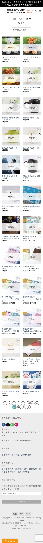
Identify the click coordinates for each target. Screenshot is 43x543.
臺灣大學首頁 (23, 472)
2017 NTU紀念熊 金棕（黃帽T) (10, 88)
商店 (20, 19)
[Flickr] (16, 425)
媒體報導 (33, 469)
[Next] (29, 407)
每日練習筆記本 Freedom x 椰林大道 (31, 268)
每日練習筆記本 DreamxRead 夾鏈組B (11, 330)
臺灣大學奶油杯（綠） (10, 148)
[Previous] (5, 403)
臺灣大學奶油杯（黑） (31, 118)
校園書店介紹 (21, 469)
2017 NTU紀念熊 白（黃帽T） (10, 58)
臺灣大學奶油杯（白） (31, 148)
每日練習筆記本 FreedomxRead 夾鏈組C (32, 299)
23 (19, 407)
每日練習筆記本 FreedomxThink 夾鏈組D (10, 299)
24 (24, 407)
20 (32, 403)
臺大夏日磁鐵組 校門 (31, 391)
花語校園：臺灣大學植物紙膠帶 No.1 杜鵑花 (10, 237)
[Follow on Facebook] (4, 425)
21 (37, 403)
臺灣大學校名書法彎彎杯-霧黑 (31, 177)
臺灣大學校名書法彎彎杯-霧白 (10, 207)
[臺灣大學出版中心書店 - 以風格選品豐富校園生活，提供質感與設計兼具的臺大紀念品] (20, 11)
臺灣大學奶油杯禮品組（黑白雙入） (10, 119)
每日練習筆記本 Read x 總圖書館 (32, 237)
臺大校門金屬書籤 (9, 359)
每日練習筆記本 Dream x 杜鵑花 (11, 268)
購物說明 (6, 455)
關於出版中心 (8, 469)
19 (28, 403)
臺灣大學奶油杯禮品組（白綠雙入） (31, 88)
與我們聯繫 (26, 455)
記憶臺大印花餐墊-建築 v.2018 (32, 207)
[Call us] (12, 425)
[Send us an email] (8, 425)
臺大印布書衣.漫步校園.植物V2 (11, 392)
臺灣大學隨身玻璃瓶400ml (9, 177)
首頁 (14, 19)
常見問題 (15, 455)
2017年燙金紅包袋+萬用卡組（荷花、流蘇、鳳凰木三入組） (31, 361)
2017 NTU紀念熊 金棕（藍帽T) (31, 58)
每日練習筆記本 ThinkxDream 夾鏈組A (32, 330)
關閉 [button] (35, 5)
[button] (3, 11)
